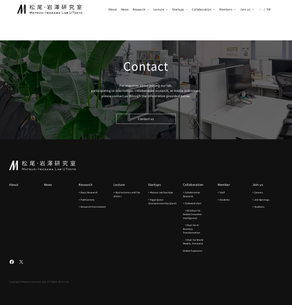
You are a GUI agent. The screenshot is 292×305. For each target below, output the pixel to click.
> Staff (221, 192)
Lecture (158, 9)
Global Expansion (192, 250)
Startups (178, 9)
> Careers (257, 192)
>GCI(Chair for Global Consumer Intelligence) (192, 214)
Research (139, 9)
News (124, 9)
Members (225, 9)
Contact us (146, 119)
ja (260, 9)
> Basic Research (88, 192)
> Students (224, 199)
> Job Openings (261, 199)
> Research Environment (92, 206)
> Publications (87, 199)
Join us (245, 9)
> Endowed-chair (192, 203)
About (112, 9)
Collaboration (201, 9)
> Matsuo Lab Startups (160, 192)
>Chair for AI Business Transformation (191, 228)
